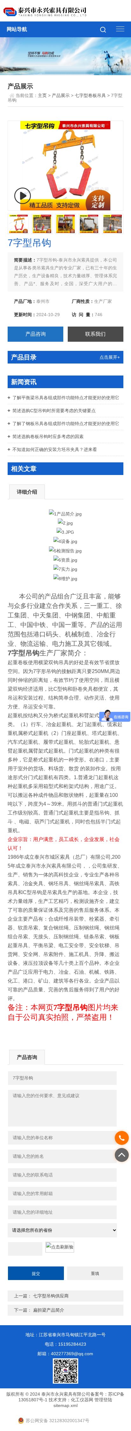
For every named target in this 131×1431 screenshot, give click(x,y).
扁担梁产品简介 (48, 1310)
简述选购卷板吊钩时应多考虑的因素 (48, 436)
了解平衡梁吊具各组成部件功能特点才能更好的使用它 (65, 397)
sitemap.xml (65, 1405)
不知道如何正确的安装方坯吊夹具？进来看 (54, 449)
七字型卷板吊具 (90, 95)
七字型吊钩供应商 (51, 1295)
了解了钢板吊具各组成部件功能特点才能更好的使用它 (65, 423)
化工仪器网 (82, 1399)
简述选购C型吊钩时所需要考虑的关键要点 (54, 410)
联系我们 (95, 334)
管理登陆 (103, 1399)
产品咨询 (35, 334)
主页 (42, 95)
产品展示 (61, 95)
